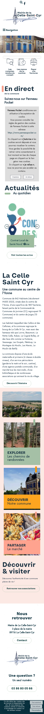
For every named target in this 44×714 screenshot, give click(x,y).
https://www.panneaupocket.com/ (22, 134)
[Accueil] (22, 16)
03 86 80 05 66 (22, 688)
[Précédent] (7, 226)
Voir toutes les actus (22, 255)
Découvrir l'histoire (17, 383)
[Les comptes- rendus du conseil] (10, 62)
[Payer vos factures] (33, 62)
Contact (22, 640)
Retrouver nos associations (21, 589)
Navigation (12, 30)
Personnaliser (36, 710)
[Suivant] (36, 226)
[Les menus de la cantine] (22, 62)
